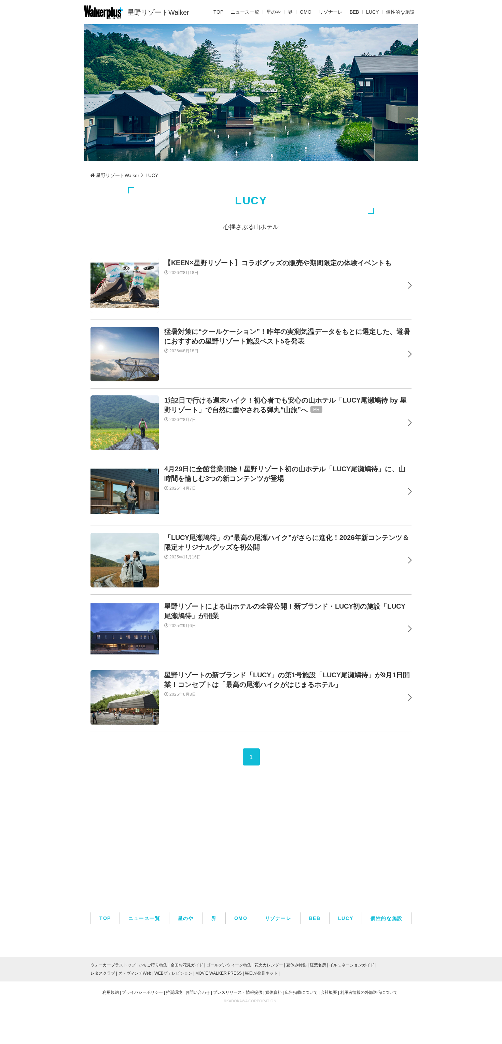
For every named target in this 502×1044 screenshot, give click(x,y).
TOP (218, 12)
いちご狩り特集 (153, 965)
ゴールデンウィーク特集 (228, 965)
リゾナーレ (331, 12)
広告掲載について (301, 992)
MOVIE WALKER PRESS (218, 973)
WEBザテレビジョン (173, 973)
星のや (273, 12)
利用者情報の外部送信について (369, 992)
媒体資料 (273, 992)
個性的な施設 (400, 12)
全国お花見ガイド (186, 965)
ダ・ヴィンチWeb (134, 973)
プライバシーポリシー (142, 992)
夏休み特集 (296, 965)
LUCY (372, 12)
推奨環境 (174, 992)
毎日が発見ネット (261, 973)
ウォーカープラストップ (113, 965)
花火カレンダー (268, 965)
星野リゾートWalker (158, 12)
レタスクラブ (102, 973)
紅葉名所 (318, 965)
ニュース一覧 (245, 12)
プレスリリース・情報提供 (237, 992)
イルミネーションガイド (351, 965)
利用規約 (110, 992)
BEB (354, 12)
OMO (305, 12)
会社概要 (329, 992)
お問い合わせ (197, 992)
